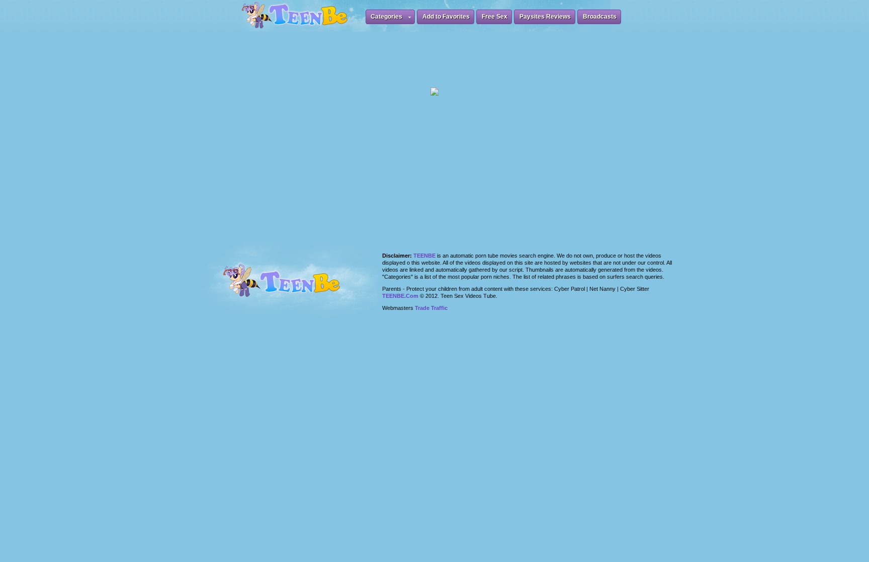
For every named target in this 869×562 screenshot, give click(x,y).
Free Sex (494, 16)
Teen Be (294, 286)
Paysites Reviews (545, 16)
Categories (386, 16)
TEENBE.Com (400, 296)
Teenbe (424, 256)
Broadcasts (600, 16)
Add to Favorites (446, 16)
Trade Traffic (431, 308)
